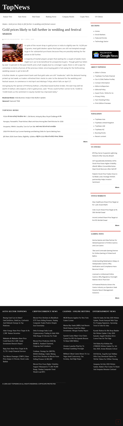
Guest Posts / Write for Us (104, 93)
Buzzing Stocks (100, 133)
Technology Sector (101, 41)
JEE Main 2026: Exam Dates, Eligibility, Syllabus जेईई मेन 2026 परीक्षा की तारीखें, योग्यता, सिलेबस (33, 136)
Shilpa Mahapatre (12, 39)
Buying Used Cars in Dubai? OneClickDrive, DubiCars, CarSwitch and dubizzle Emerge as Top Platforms (16, 322)
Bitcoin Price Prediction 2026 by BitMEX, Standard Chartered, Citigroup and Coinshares (44, 343)
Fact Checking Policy (102, 100)
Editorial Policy (100, 89)
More (85, 142)
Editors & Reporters (102, 86)
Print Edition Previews (103, 103)
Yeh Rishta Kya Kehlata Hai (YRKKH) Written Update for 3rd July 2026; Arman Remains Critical (105, 346)
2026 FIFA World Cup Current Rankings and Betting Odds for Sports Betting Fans (31, 131)
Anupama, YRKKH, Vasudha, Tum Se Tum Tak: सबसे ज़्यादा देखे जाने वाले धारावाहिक (29, 126)
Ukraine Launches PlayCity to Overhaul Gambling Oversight (73, 347)
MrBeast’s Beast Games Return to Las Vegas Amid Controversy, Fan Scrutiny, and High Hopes (76, 356)
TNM (18, 101)
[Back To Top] (118, 422)
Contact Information (102, 83)
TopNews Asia (100, 119)
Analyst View (7, 17)
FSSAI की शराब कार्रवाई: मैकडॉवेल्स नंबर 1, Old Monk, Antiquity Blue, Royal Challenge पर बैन (32, 116)
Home (4, 24)
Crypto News (84, 17)
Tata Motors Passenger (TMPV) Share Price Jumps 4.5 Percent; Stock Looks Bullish (16, 359)
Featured (12, 101)
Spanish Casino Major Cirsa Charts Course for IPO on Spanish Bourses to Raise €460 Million (75, 338)
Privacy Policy (100, 96)
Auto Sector (22, 17)
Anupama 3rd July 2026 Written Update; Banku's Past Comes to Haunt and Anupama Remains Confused (106, 366)
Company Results (68, 17)
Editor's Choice (100, 72)
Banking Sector (51, 17)
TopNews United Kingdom (104, 123)
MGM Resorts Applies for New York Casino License (76, 319)
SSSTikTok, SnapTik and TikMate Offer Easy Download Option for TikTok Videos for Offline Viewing (105, 356)
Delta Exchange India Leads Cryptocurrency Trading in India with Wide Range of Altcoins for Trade (46, 333)
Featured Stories (101, 38)
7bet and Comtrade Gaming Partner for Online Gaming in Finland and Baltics (105, 253)
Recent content (100, 136)
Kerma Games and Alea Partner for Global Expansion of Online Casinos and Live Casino (104, 243)
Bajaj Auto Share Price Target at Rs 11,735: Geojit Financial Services (15, 350)
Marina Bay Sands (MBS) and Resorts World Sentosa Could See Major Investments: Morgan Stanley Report (76, 328)
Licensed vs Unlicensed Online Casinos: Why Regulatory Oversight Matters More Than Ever (104, 277)
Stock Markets (100, 34)
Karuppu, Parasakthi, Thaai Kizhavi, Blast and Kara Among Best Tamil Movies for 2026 (33, 121)
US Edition (99, 17)
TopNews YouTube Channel (105, 76)
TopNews (16, 7)
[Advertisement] (62, 402)
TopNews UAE (100, 126)
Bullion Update (40, 98)
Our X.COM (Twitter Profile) (105, 79)
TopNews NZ (99, 129)
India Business (20, 98)
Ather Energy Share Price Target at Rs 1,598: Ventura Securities (16, 332)
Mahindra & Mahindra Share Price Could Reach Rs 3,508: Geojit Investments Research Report (15, 341)
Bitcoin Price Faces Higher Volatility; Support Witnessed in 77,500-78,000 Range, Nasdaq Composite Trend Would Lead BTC (46, 368)
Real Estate (36, 17)
